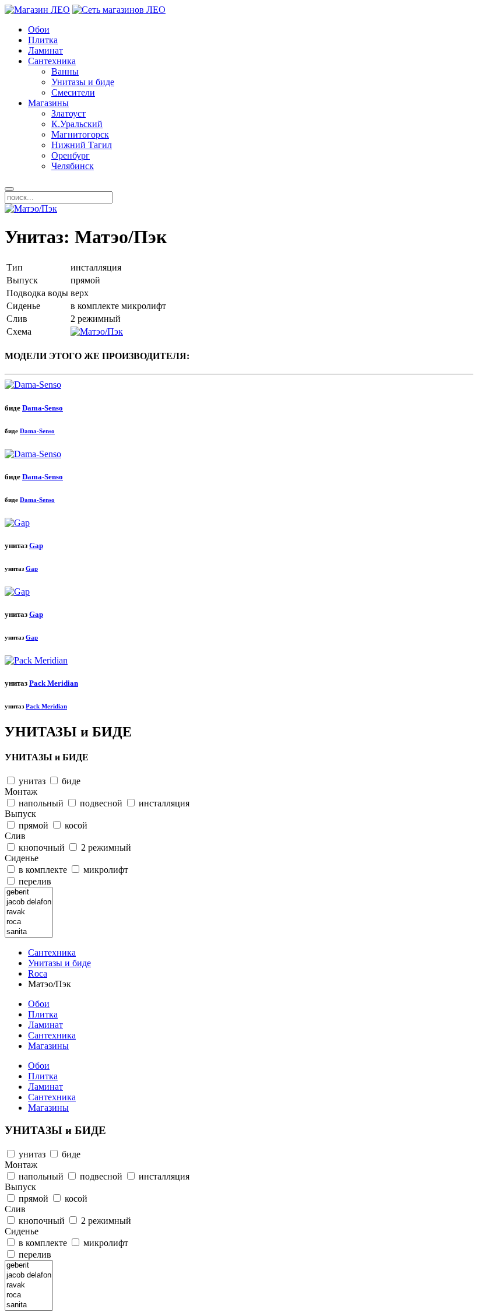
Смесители (73, 92)
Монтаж (21, 791)
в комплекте (41, 870)
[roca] (28, 922)
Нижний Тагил (81, 145)
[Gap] (17, 523)
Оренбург (70, 155)
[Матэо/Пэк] (31, 208)
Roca (37, 973)
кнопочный (40, 847)
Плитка (43, 40)
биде (69, 781)
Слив (15, 836)
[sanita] (28, 932)
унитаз (30, 781)
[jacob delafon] (28, 902)
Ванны (65, 71)
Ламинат (45, 50)
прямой (32, 825)
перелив (33, 881)
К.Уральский (77, 124)
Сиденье (21, 858)
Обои (39, 29)
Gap (36, 545)
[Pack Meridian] (36, 660)
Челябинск (72, 166)
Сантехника (52, 61)
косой (74, 825)
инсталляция (162, 803)
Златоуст (68, 113)
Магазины (48, 103)
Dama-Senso (42, 407)
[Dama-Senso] (33, 384)
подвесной (100, 803)
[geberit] (28, 892)
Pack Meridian (53, 683)
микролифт (104, 870)
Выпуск (20, 814)
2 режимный (105, 847)
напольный (40, 803)
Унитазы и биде (82, 82)
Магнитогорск (80, 134)
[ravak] (28, 912)
